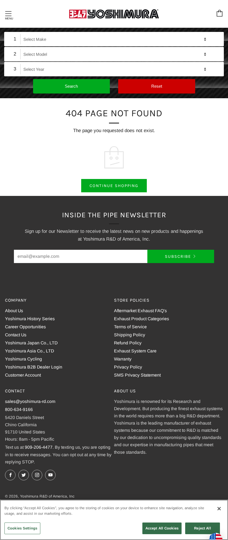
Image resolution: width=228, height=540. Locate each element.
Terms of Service (130, 326)
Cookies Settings (22, 528)
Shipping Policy (129, 334)
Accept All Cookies (162, 528)
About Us (14, 310)
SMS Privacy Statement (137, 375)
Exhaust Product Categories (141, 318)
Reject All (202, 528)
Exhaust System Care (135, 351)
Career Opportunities (25, 326)
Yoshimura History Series (30, 318)
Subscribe (178, 256)
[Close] (219, 509)
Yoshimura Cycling (23, 359)
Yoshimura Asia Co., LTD (29, 351)
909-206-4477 (39, 447)
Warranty (123, 359)
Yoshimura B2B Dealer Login (33, 367)
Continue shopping (114, 185)
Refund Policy (128, 342)
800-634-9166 (19, 409)
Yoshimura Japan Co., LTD (31, 342)
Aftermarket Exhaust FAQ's (140, 310)
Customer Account (23, 375)
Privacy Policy (128, 367)
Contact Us (15, 334)
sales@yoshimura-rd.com (30, 401)
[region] (114, 520)
